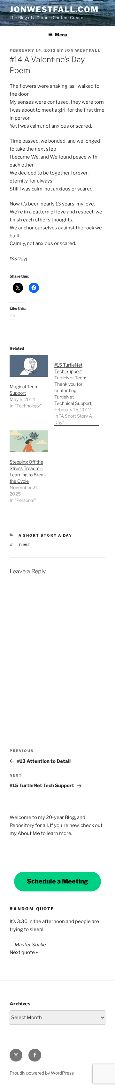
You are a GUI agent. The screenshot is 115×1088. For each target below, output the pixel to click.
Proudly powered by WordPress (42, 1073)
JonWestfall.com (54, 9)
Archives (20, 1004)
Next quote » (24, 952)
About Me (29, 833)
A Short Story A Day (46, 535)
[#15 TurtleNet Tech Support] (76, 390)
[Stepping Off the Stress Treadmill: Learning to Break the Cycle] (29, 441)
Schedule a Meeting (57, 881)
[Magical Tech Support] (29, 366)
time (25, 545)
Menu (61, 34)
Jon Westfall (83, 50)
